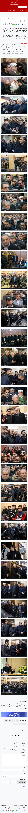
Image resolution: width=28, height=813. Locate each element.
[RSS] (5, 811)
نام (25, 767)
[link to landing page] (14, 2)
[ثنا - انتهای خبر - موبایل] (14, 714)
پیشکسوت (11, 720)
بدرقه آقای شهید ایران (19, 18)
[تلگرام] (18, 24)
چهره (6, 720)
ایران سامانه (10, 808)
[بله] (16, 24)
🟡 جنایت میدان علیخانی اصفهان (13, 10)
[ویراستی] (5, 24)
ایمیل (24, 773)
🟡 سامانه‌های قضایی (23, 10)
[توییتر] (7, 24)
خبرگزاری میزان (23, 43)
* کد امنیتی (22, 779)
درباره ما (18, 810)
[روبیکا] (3, 24)
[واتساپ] (14, 24)
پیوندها (25, 810)
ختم (17, 720)
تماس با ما (22, 810)
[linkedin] (12, 736)
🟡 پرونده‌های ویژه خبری (23, 7)
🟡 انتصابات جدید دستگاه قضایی (12, 7)
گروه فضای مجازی (10, 44)
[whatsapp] (9, 736)
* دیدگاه (23, 752)
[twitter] (18, 736)
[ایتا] (12, 24)
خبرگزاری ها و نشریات (9, 18)
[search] (1, 2)
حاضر (15, 724)
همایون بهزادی (22, 724)
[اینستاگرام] (9, 24)
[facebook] (15, 736)
